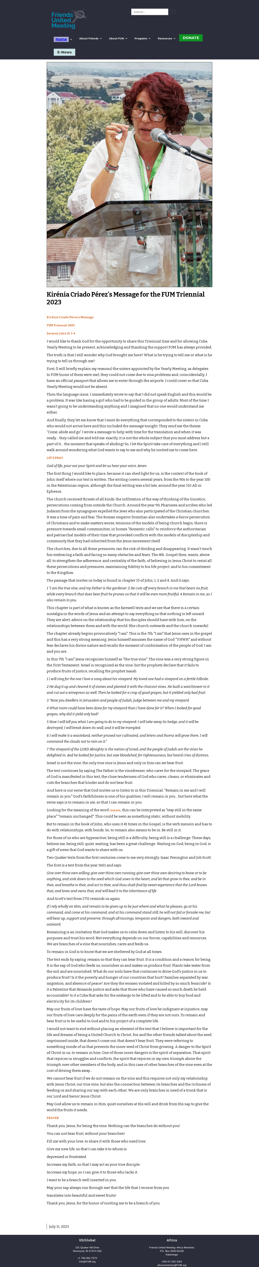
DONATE (191, 38)
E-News (64, 52)
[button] (63, 39)
